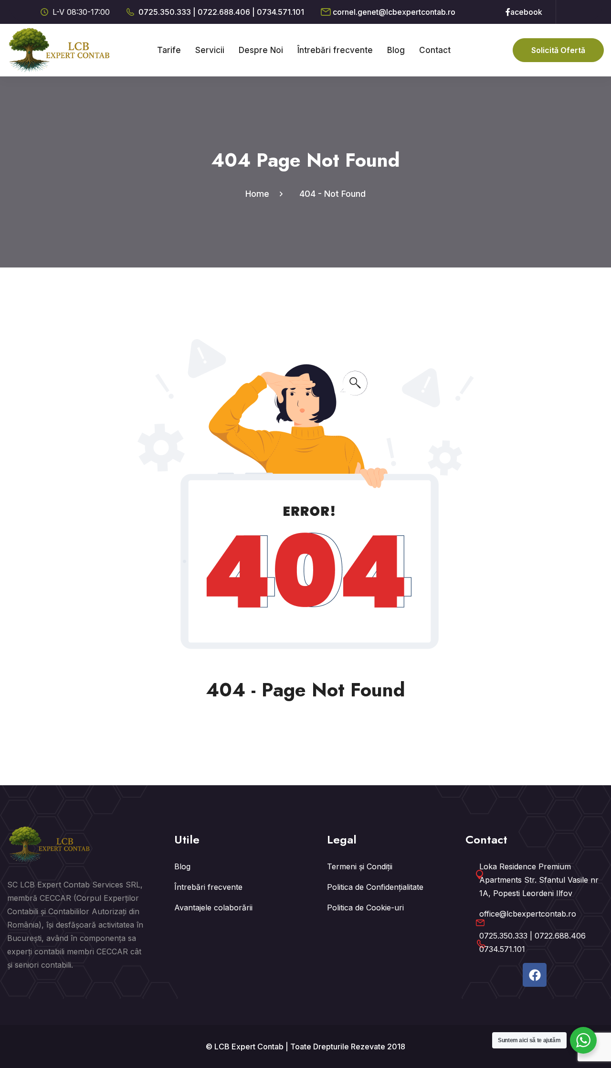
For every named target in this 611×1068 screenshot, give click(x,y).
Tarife (169, 50)
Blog (396, 50)
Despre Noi (261, 50)
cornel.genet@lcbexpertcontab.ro (394, 12)
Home (259, 194)
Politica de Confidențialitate (375, 887)
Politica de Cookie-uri (365, 907)
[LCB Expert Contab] (60, 49)
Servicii (209, 50)
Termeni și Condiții (359, 866)
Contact (435, 50)
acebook (526, 12)
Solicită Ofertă (558, 50)
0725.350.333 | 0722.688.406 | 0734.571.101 (221, 12)
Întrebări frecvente (335, 50)
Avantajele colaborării (213, 907)
